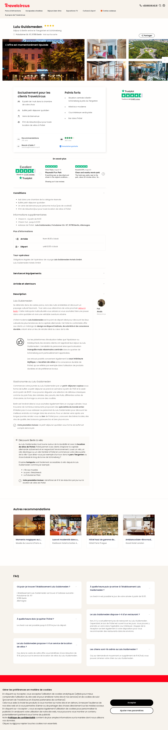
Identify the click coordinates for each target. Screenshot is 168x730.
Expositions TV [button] (72, 11)
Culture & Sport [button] (89, 11)
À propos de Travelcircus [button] (15, 15)
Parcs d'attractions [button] (13, 11)
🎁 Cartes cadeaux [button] (108, 11)
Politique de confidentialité (21, 717)
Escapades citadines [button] (34, 11)
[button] (160, 5)
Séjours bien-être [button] (54, 11)
